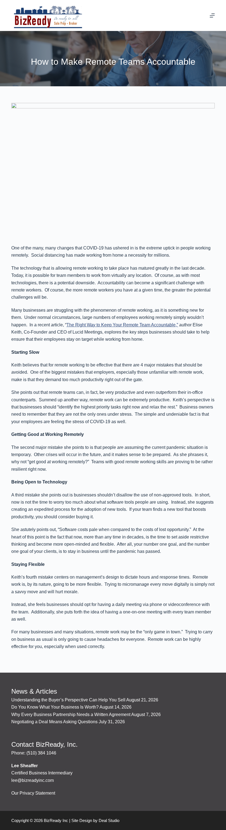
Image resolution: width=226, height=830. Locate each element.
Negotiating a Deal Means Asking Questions (54, 721)
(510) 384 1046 (41, 753)
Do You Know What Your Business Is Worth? (55, 707)
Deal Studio (109, 820)
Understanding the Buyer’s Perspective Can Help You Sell (68, 700)
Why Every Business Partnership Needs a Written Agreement (70, 714)
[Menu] (212, 15)
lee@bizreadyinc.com (32, 780)
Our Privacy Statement (33, 793)
